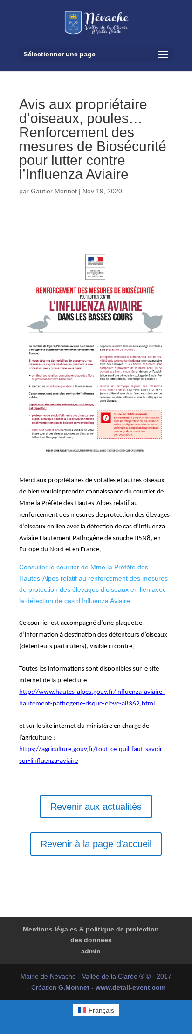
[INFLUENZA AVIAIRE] (96, 461)
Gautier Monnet (54, 191)
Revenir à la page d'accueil (96, 844)
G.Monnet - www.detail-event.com (111, 987)
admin (91, 951)
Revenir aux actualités (96, 806)
